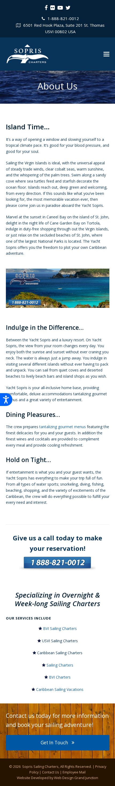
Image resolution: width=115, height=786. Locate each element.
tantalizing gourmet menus (62, 426)
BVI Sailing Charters (60, 628)
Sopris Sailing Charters (40, 766)
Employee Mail (74, 772)
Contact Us (50, 772)
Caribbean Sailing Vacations (59, 689)
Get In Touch (54, 742)
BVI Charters (60, 677)
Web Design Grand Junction (76, 777)
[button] (106, 54)
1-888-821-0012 (63, 18)
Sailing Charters (60, 665)
